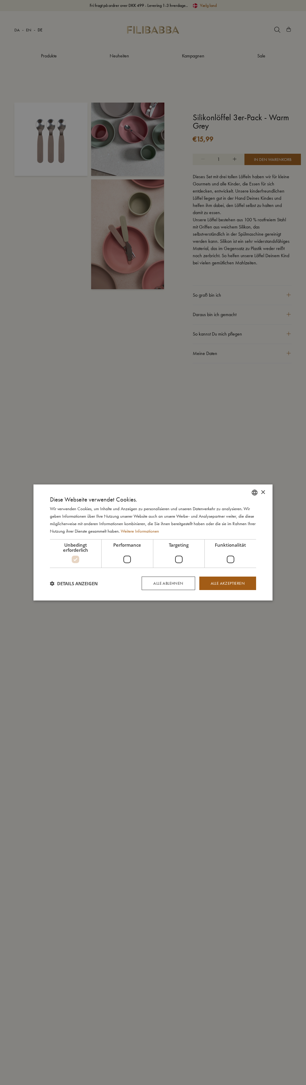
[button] (74, 583)
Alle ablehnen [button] (168, 583)
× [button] (263, 492)
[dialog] (153, 542)
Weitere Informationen (140, 531)
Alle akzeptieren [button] (228, 583)
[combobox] (255, 493)
